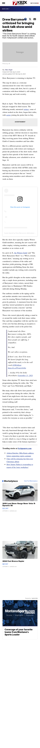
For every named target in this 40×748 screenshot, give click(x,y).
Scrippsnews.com (24, 448)
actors (8, 115)
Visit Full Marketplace (31, 481)
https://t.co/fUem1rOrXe (17, 368)
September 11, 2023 (25, 375)
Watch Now (34, 3)
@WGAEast (16, 365)
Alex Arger (9, 70)
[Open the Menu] (3, 3)
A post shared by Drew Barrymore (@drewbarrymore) (21, 233)
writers (26, 109)
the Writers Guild (20, 253)
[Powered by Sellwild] (35, 598)
